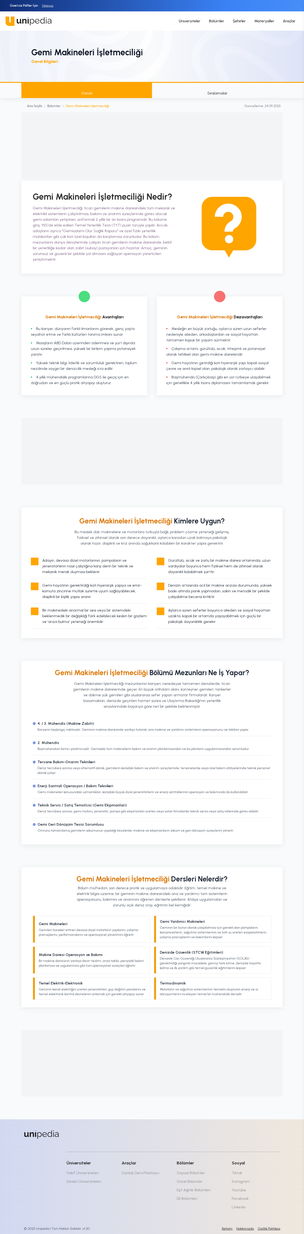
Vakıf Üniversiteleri (82, 1173)
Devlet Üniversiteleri (83, 1181)
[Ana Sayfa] (41, 1134)
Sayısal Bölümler (191, 1173)
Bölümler (216, 21)
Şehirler (239, 21)
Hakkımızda (245, 1229)
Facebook (240, 1198)
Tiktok (237, 1173)
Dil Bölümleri (187, 1198)
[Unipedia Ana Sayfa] (28, 21)
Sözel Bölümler (190, 1181)
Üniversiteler (189, 21)
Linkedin (239, 1207)
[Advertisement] (152, 145)
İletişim (227, 1229)
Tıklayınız (47, 5)
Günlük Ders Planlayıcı (140, 1173)
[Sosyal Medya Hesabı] (237, 1133)
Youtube (239, 1190)
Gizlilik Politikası (269, 1229)
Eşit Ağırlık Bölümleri (193, 1190)
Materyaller (264, 21)
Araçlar (289, 21)
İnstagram (241, 1181)
